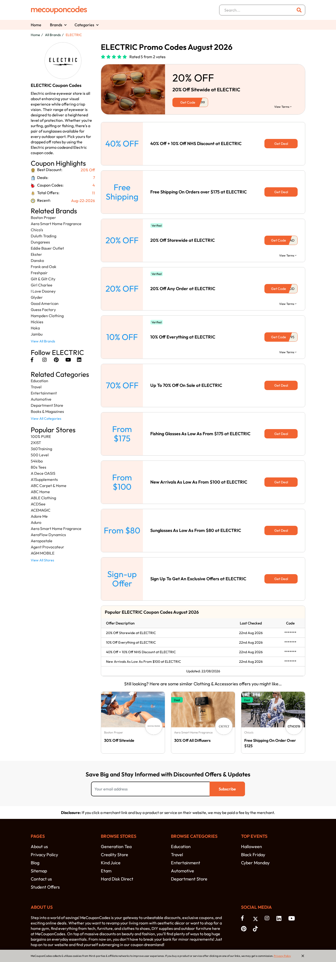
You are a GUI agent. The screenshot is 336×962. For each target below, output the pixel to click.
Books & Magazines (47, 411)
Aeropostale (41, 540)
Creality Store (114, 854)
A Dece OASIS (43, 473)
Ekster (36, 254)
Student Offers (45, 887)
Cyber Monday (255, 863)
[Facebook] (32, 360)
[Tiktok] (256, 928)
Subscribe (227, 788)
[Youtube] (68, 360)
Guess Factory (43, 309)
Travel (36, 386)
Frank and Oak (43, 266)
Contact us (41, 879)
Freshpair (39, 272)
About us (39, 846)
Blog (35, 863)
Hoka (35, 327)
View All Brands (43, 341)
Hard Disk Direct (117, 879)
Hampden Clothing (47, 315)
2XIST (36, 442)
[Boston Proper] (153, 726)
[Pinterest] (244, 928)
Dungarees (40, 242)
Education (39, 380)
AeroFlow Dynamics (48, 534)
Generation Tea (116, 846)
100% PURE (41, 436)
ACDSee (38, 503)
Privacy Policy (44, 854)
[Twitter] (256, 918)
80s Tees (38, 467)
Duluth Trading (43, 235)
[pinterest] (56, 360)
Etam (106, 871)
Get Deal (281, 143)
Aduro (36, 522)
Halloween (251, 846)
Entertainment (44, 393)
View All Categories (46, 418)
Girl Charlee (41, 285)
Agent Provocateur (47, 546)
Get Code (187, 102)
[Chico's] (294, 726)
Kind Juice (111, 863)
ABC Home (40, 491)
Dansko (37, 260)
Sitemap (39, 871)
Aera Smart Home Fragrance (56, 223)
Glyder (37, 297)
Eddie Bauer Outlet (47, 248)
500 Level (40, 454)
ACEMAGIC (40, 510)
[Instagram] (44, 360)
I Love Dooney (43, 291)
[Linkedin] (79, 360)
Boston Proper (43, 217)
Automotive (41, 399)
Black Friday (253, 854)
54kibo (37, 461)
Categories (84, 24)
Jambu (37, 334)
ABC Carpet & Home (48, 485)
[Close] (302, 955)
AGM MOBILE (42, 553)
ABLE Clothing (43, 497)
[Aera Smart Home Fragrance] (223, 726)
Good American (45, 303)
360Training (41, 448)
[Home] (59, 10)
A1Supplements (44, 479)
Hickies (37, 321)
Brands (56, 24)
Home (36, 24)
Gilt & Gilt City (43, 278)
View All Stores (42, 560)
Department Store (47, 405)
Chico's (37, 229)
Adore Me (39, 516)
